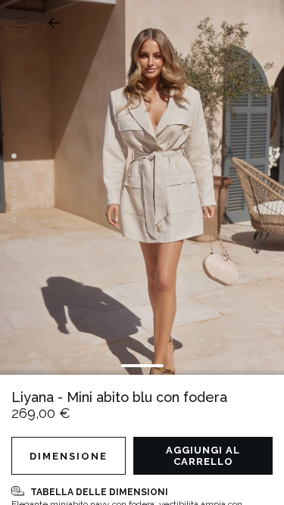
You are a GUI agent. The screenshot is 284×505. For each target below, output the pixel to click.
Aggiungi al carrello (203, 455)
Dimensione (69, 456)
